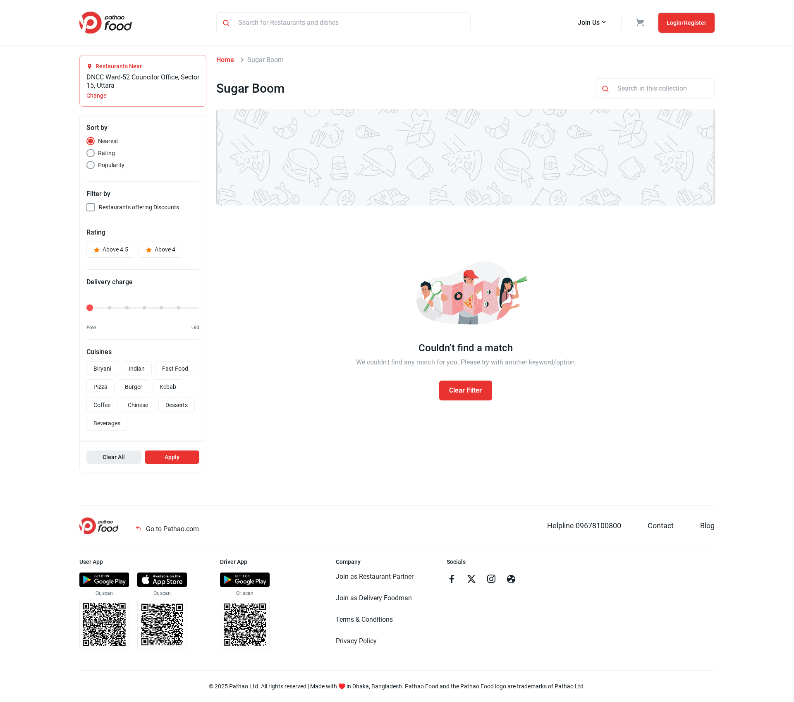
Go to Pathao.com (171, 529)
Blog (707, 525)
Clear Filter (465, 390)
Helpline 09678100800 (584, 525)
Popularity (111, 165)
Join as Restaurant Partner (375, 576)
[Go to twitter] (471, 580)
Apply (172, 457)
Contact (661, 525)
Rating (106, 153)
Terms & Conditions (364, 619)
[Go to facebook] (452, 580)
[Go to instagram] (491, 580)
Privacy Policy (356, 641)
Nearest (108, 141)
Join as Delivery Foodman (374, 598)
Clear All (114, 457)
